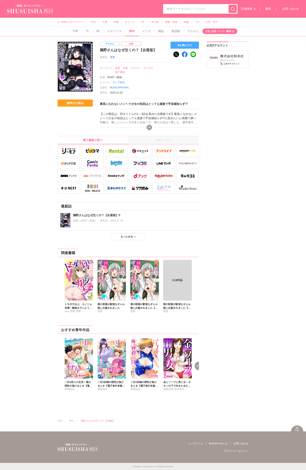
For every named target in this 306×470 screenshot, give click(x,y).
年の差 (155, 22)
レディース (114, 31)
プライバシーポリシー (236, 450)
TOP (75, 31)
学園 (116, 22)
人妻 (104, 22)
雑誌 (161, 31)
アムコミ (193, 31)
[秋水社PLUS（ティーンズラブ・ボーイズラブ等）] (30, 11)
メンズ (146, 31)
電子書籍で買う (93, 140)
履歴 (268, 8)
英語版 (175, 31)
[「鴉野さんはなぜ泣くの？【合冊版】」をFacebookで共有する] (185, 54)
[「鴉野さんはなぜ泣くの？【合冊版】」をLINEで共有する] (193, 54)
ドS (197, 22)
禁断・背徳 (171, 22)
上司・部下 (212, 22)
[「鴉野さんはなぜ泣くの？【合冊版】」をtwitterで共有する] (176, 54)
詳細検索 (246, 8)
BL (98, 31)
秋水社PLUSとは (218, 443)
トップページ (195, 443)
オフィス (130, 22)
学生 (93, 22)
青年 (132, 31)
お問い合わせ (290, 8)
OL (143, 22)
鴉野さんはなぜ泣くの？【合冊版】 (98, 421)
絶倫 (186, 22)
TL (87, 31)
